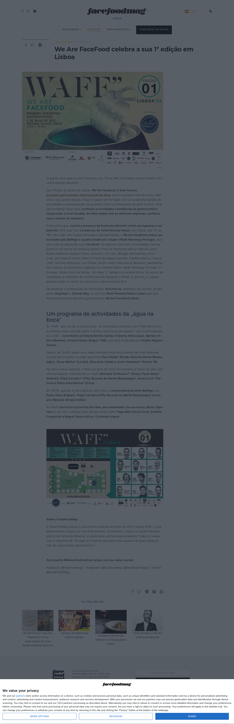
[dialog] (117, 701)
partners (20, 696)
